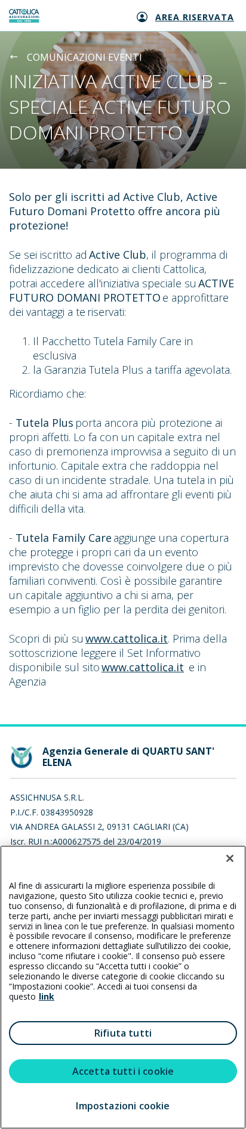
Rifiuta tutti (123, 1033)
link (46, 996)
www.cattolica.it (126, 638)
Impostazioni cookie (123, 1105)
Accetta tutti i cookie (123, 1071)
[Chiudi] (230, 858)
